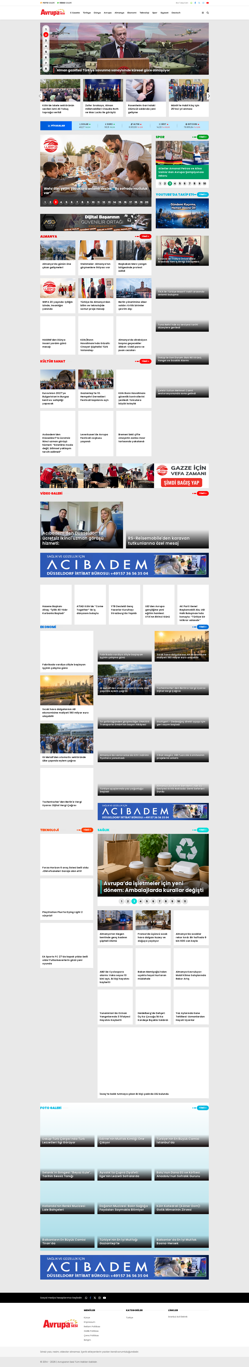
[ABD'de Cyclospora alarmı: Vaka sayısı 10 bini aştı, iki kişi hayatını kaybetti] (115, 958)
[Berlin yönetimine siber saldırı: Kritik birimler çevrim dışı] (133, 288)
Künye (87, 1317)
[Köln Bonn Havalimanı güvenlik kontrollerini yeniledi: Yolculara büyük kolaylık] (133, 379)
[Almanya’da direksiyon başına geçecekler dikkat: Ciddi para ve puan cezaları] (133, 326)
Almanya (119, 12)
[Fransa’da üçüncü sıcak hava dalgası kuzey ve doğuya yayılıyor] (153, 920)
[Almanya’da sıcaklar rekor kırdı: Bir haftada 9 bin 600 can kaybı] (191, 920)
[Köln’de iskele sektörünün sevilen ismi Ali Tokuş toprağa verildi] (60, 90)
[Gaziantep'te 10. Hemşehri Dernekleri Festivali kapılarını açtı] (95, 379)
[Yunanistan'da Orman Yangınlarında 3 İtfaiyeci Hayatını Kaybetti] (115, 999)
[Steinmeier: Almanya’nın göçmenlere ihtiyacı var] (95, 250)
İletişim (87, 1340)
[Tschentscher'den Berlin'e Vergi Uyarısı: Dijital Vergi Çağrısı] (66, 783)
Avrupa (108, 12)
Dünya (97, 12)
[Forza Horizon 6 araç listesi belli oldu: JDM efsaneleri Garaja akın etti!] (66, 849)
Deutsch (176, 12)
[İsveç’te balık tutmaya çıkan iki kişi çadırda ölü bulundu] (153, 1058)
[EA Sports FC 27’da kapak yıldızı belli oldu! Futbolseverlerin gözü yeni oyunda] (66, 938)
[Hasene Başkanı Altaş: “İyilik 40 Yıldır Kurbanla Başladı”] (56, 593)
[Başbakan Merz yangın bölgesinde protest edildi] (133, 250)
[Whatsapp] (191, 2)
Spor (154, 12)
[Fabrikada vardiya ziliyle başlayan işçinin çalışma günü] (66, 646)
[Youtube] (207, 2)
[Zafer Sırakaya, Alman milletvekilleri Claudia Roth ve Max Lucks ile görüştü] (103, 90)
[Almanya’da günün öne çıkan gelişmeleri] (57, 250)
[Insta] (203, 2)
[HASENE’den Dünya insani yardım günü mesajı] (57, 326)
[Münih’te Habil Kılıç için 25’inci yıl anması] (189, 90)
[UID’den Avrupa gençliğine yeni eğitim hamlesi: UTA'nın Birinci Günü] (159, 593)
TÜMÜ (145, 236)
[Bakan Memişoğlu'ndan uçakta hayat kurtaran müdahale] (153, 958)
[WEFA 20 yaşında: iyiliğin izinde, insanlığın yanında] (57, 288)
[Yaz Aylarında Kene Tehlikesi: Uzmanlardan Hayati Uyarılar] (191, 999)
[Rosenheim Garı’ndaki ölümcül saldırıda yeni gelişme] (146, 90)
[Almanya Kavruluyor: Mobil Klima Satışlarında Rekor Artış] (191, 958)
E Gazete (75, 12)
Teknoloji (144, 12)
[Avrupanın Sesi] (52, 15)
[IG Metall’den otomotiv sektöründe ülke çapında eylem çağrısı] (66, 738)
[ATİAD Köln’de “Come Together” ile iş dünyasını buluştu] (90, 593)
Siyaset (164, 12)
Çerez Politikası (91, 1335)
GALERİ (49, 3)
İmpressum (89, 1322)
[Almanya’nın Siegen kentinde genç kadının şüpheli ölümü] (115, 920)
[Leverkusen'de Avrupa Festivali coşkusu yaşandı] (95, 421)
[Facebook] (195, 2)
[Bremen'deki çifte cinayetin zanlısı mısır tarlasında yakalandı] (133, 421)
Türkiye (87, 12)
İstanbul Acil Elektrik (177, 1316)
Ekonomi (131, 12)
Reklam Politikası (92, 1326)
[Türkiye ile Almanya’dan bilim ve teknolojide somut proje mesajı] (95, 288)
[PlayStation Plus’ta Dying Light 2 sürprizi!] (66, 893)
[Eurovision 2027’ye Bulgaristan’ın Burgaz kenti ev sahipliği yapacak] (57, 379)
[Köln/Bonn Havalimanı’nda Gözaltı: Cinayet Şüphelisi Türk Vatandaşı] (95, 326)
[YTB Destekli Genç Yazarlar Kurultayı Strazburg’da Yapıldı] (124, 593)
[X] (199, 2)
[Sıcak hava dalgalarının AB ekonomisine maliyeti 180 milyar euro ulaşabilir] (66, 690)
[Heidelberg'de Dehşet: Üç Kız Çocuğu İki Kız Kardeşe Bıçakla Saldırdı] (153, 999)
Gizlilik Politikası (91, 1331)
